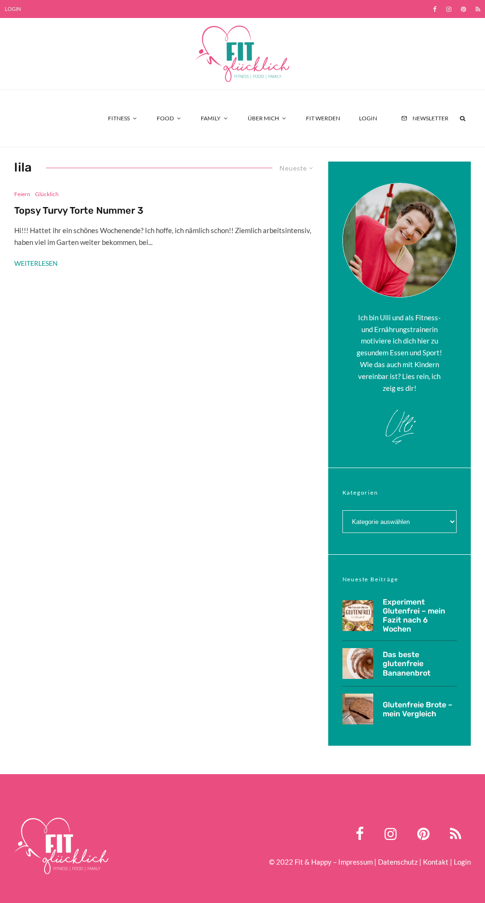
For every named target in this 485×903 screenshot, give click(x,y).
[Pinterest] (463, 9)
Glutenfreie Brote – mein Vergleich (417, 709)
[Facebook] (434, 9)
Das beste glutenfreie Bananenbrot (407, 663)
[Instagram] (448, 9)
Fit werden (323, 118)
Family (211, 118)
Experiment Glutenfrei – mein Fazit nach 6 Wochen (414, 615)
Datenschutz (398, 862)
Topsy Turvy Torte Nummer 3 (79, 210)
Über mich (263, 118)
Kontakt (436, 862)
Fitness (119, 118)
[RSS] (478, 9)
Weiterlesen (36, 263)
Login (13, 9)
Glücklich (47, 194)
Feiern (22, 194)
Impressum (355, 862)
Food (165, 118)
